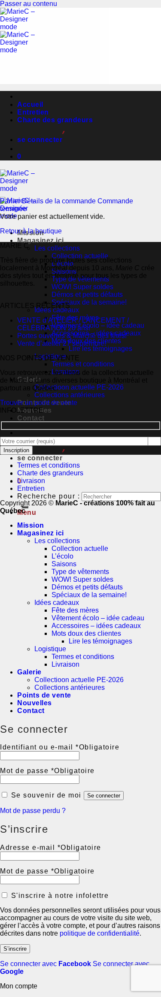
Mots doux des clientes (86, 633)
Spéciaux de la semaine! (89, 302)
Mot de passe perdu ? (33, 810)
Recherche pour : (48, 496)
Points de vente (44, 695)
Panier (11, 201)
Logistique (50, 649)
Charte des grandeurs (55, 120)
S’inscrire (15, 949)
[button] (40, 139)
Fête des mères (75, 610)
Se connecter (103, 795)
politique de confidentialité (100, 933)
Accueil (30, 104)
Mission (30, 525)
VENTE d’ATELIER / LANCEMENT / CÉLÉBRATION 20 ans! (73, 324)
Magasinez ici (40, 240)
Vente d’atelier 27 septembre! (61, 343)
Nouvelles (34, 703)
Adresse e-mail (50, 847)
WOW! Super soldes (82, 286)
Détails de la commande (59, 201)
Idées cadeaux (56, 310)
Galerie (29, 672)
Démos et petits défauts (87, 294)
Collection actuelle (80, 256)
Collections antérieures (69, 395)
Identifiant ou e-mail (59, 747)
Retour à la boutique (31, 231)
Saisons (64, 564)
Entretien (33, 112)
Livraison (31, 480)
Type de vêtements (80, 571)
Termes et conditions (83, 364)
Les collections (57, 248)
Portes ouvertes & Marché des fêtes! (72, 335)
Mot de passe (47, 770)
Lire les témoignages (100, 348)
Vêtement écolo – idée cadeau (98, 325)
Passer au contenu (28, 3)
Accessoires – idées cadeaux (96, 625)
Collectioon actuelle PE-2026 (79, 387)
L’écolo (62, 556)
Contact (31, 418)
